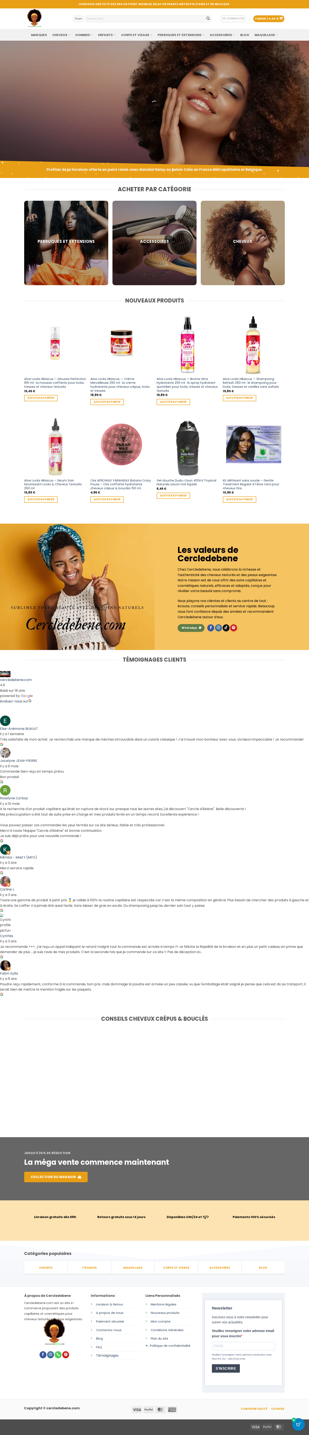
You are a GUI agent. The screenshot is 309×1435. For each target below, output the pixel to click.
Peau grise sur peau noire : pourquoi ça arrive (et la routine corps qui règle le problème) (64, 1080)
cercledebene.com (16, 679)
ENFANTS (105, 35)
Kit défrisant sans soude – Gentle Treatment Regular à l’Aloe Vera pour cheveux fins (251, 484)
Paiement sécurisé (110, 1321)
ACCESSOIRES (221, 35)
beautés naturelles (50, 123)
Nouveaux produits (165, 1313)
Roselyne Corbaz (14, 798)
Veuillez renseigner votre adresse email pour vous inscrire (243, 1333)
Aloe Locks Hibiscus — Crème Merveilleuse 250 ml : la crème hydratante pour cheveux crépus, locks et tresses (120, 385)
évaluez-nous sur (14, 701)
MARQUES (39, 35)
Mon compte (160, 1321)
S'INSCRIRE (226, 1368)
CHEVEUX (59, 35)
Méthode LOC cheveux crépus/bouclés (238, 1078)
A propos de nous (109, 1313)
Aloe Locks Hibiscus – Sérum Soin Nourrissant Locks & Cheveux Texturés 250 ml (53, 484)
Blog (99, 1338)
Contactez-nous (108, 1330)
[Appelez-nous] (58, 1354)
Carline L (7, 889)
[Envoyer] (208, 18)
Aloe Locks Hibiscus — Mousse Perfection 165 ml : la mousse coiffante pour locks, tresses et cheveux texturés (55, 383)
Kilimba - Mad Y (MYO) (18, 857)
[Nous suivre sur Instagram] (218, 627)
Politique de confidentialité (170, 1346)
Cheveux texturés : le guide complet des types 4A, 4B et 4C (151, 1078)
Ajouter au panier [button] (41, 398)
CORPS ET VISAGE (135, 35)
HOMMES (82, 35)
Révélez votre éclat (52, 111)
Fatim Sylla (9, 973)
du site (162, 1338)
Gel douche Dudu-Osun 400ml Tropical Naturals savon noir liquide (186, 482)
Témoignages (107, 1355)
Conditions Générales (167, 1330)
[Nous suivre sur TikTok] (226, 627)
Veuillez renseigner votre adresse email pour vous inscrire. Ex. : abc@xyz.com (242, 1356)
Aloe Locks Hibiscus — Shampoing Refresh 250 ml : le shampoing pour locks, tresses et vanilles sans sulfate (251, 383)
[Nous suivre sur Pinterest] (233, 627)
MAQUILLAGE (265, 35)
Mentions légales (163, 1304)
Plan (154, 1338)
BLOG (244, 35)
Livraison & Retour (109, 1304)
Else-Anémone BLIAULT (19, 728)
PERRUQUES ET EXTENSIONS (180, 35)
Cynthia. (6, 935)
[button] (233, 18)
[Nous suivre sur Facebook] (210, 627)
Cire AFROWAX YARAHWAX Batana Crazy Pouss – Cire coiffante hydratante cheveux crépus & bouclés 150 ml (120, 484)
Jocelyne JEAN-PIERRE (18, 760)
